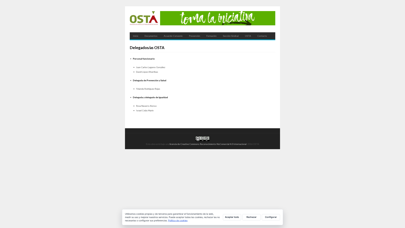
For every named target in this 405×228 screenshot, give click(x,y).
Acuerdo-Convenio (173, 36)
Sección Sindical (231, 36)
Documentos (151, 36)
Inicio (135, 36)
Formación (211, 36)
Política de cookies (177, 220)
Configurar (271, 217)
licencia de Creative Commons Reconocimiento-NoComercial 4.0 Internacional (208, 144)
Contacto (262, 36)
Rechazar (251, 217)
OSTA (248, 36)
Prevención (194, 36)
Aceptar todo (232, 217)
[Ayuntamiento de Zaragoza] (144, 19)
